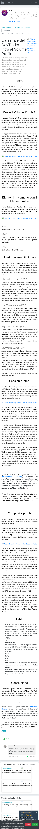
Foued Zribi (12, 746)
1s (36, 812)
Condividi (7, 30)
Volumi (4, 731)
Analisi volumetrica (22, 27)
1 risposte (32, 756)
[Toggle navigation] (36, 2)
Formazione (6, 27)
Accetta (35, 824)
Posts (18, 21)
